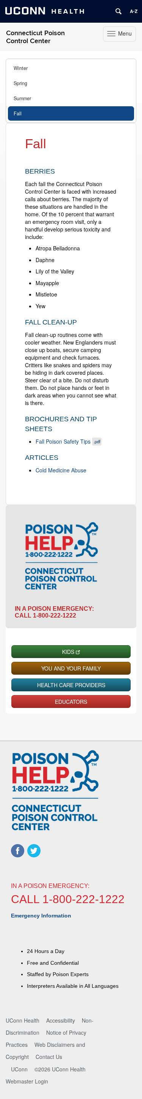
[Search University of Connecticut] (118, 11)
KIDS (68, 651)
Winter (21, 68)
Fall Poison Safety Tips (68, 441)
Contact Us (49, 1056)
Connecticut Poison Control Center (35, 37)
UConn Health (22, 1020)
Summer (22, 98)
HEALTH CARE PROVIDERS (71, 685)
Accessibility (60, 1020)
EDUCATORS (71, 701)
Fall (18, 113)
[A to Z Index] (134, 11)
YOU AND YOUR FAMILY (71, 668)
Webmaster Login (27, 1081)
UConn (19, 1069)
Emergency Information (41, 916)
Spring (20, 83)
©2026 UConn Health (60, 1069)
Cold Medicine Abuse (61, 470)
